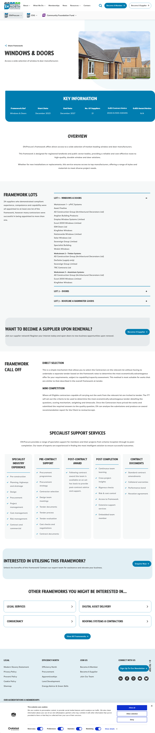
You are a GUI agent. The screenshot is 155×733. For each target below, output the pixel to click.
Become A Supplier (89, 672)
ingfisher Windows (63, 230)
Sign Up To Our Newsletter (132, 668)
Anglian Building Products (66, 215)
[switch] (61, 728)
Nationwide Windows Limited (68, 234)
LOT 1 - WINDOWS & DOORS (68, 197)
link (40, 606)
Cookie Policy (10, 681)
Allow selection (132, 714)
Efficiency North (49, 667)
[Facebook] (127, 678)
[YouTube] (140, 678)
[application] (20, 15)
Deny (132, 720)
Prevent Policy (10, 676)
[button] (102, 198)
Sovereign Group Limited (65, 241)
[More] (6, 46)
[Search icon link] (100, 5)
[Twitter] (146, 678)
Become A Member (89, 667)
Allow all (132, 708)
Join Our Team (87, 676)
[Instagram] (133, 678)
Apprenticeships (49, 676)
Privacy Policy (10, 672)
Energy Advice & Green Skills (55, 686)
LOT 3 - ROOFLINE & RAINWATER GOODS (74, 300)
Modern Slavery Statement (16, 667)
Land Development (51, 681)
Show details (110, 729)
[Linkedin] (120, 678)
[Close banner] (151, 706)
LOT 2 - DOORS (61, 291)
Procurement (48, 672)
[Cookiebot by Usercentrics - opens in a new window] (13, 728)
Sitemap (8, 686)
